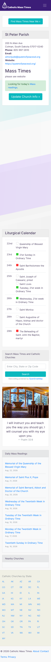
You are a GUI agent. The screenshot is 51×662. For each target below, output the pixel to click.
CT (12, 587)
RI (38, 621)
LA (29, 598)
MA (12, 604)
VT (3, 633)
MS (38, 604)
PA (29, 621)
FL (38, 587)
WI (38, 633)
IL (29, 593)
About (36, 651)
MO (3, 610)
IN (38, 593)
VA (12, 633)
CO (3, 587)
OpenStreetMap (36, 379)
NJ (3, 615)
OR (21, 621)
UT (38, 627)
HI (12, 593)
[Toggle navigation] (45, 5)
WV (29, 633)
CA (38, 581)
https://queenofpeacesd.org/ (20, 63)
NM (12, 615)
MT (12, 610)
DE (21, 587)
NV (29, 610)
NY (21, 615)
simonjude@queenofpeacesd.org (22, 56)
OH (3, 621)
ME (38, 598)
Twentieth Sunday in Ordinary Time (24, 542)
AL (3, 581)
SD (12, 627)
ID (21, 593)
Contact (44, 651)
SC (3, 627)
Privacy (12, 656)
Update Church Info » (25, 96)
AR (29, 581)
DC (29, 587)
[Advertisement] (25, 134)
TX (29, 627)
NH (38, 610)
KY (21, 598)
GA (3, 593)
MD (3, 604)
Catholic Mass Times (19, 7)
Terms (3, 656)
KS (12, 598)
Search (25, 374)
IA (3, 598)
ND (38, 615)
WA (21, 633)
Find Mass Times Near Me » (25, 21)
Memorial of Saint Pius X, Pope (21, 477)
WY (3, 638)
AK (12, 581)
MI (21, 604)
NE (21, 610)
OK (12, 621)
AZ (21, 581)
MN (29, 604)
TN (21, 627)
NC (29, 615)
